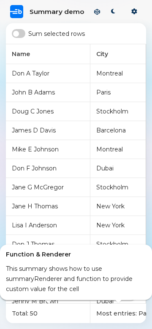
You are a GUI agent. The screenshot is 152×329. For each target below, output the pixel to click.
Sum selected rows (56, 34)
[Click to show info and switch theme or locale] (134, 12)
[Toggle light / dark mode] (113, 12)
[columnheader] (48, 54)
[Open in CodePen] (97, 12)
